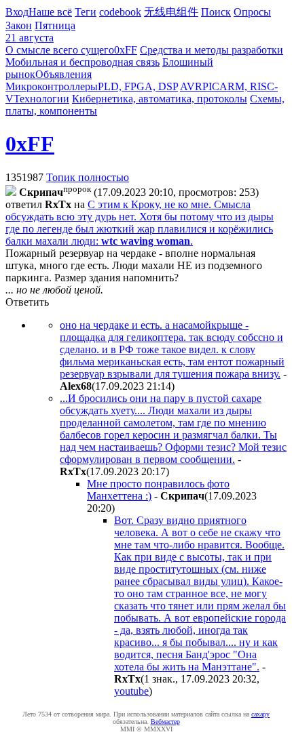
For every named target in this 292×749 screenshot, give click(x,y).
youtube (131, 691)
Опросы (252, 12)
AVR (191, 86)
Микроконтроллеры (51, 86)
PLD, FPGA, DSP (138, 86)
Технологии (41, 98)
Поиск (216, 12)
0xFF (125, 50)
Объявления (63, 74)
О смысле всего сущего (59, 50)
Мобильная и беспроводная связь (82, 62)
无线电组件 (171, 12)
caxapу (260, 714)
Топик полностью (87, 177)
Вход (17, 12)
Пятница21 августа (40, 31)
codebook (120, 12)
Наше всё (50, 12)
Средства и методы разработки (211, 50)
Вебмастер (165, 721)
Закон (18, 25)
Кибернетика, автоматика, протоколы (159, 98)
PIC (210, 86)
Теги (85, 12)
